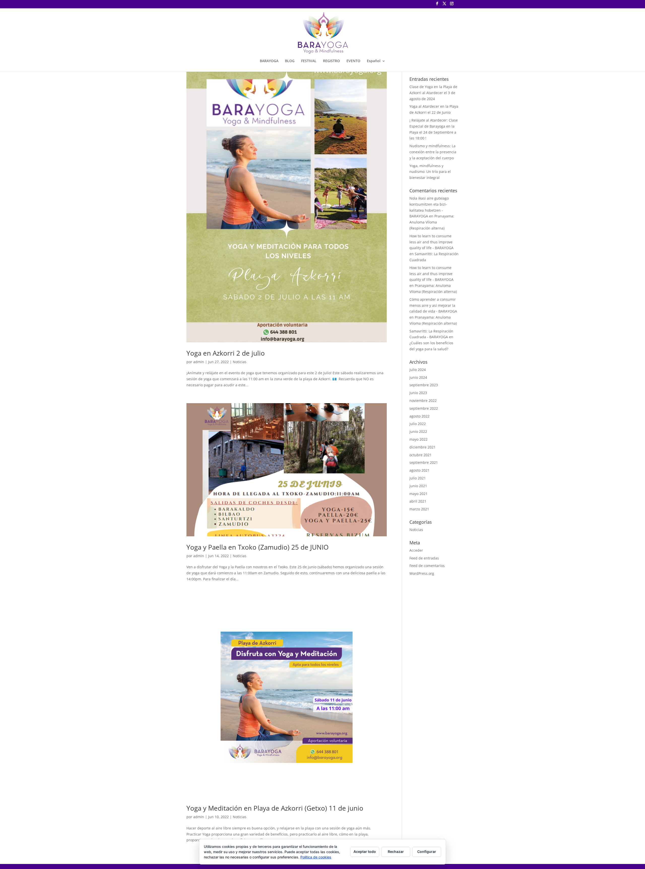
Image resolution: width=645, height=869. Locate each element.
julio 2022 (417, 423)
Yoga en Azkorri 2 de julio (225, 353)
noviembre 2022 (423, 400)
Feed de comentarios (427, 565)
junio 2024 (418, 377)
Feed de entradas (424, 558)
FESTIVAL (308, 61)
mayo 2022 (418, 439)
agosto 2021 (419, 470)
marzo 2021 (419, 509)
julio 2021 (417, 478)
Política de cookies (315, 857)
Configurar (426, 851)
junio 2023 (418, 392)
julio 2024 (417, 369)
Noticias (239, 361)
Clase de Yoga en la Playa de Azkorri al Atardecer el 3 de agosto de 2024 (433, 92)
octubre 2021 (420, 454)
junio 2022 (418, 431)
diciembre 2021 (422, 447)
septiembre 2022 (423, 408)
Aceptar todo (364, 851)
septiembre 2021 (423, 462)
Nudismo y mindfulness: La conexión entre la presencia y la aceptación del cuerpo (432, 151)
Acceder (416, 550)
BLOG (290, 61)
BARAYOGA (269, 61)
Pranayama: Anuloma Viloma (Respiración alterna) (431, 222)
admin (198, 361)
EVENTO (353, 61)
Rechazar (396, 851)
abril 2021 (417, 501)
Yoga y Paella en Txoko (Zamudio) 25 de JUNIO (257, 547)
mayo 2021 (418, 493)
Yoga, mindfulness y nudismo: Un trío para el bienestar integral (430, 171)
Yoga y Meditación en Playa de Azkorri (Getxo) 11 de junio (274, 808)
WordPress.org (421, 573)
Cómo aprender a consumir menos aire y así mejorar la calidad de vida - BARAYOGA (433, 305)
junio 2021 (418, 485)
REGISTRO (331, 61)
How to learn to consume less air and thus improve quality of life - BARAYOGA (431, 242)
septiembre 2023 (423, 385)
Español (373, 61)
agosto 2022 (419, 416)
